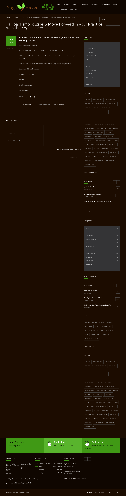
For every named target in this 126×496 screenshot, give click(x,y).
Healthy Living (106, 326)
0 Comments (11, 48)
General (109, 322)
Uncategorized (59, 104)
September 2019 (101, 103)
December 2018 (106, 108)
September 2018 (102, 112)
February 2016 (98, 124)
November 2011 (90, 164)
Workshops (89, 77)
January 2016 (110, 124)
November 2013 (90, 152)
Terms (95, 492)
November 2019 (110, 99)
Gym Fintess (88, 326)
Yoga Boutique (16, 442)
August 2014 (112, 144)
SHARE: (21, 96)
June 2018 (113, 112)
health (97, 326)
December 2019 (97, 99)
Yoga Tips (89, 84)
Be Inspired (98, 442)
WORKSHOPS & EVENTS (109, 4)
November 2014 (113, 140)
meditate (100, 330)
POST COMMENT (26, 104)
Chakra (101, 322)
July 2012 (105, 156)
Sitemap (101, 492)
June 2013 (96, 156)
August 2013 (113, 152)
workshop (88, 338)
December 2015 (89, 128)
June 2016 (108, 120)
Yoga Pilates (90, 81)
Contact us (59, 442)
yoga (96, 338)
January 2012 (110, 160)
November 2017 (90, 116)
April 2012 (88, 160)
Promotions (90, 63)
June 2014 (88, 148)
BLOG (16, 17)
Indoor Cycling (91, 55)
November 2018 (90, 112)
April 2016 (88, 124)
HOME (59, 4)
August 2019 (112, 103)
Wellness (89, 73)
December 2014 (100, 140)
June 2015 (100, 132)
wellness (106, 334)
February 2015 (108, 136)
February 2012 (98, 160)
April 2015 (88, 136)
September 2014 (101, 144)
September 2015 (90, 132)
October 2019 (89, 103)
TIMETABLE (84, 4)
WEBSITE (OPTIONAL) (14, 140)
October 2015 (113, 128)
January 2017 (110, 116)
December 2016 (89, 120)
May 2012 (113, 156)
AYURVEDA (94, 4)
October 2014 (89, 144)
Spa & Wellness (95, 334)
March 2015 (97, 136)
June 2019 (96, 108)
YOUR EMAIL (11, 134)
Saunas (88, 66)
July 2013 (88, 156)
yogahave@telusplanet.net (23, 468)
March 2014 (114, 148)
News (87, 59)
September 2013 (102, 152)
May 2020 (87, 99)
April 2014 (105, 148)
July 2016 (100, 120)
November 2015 (102, 128)
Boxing (88, 45)
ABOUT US (63, 9)
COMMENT (48, 127)
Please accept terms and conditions (70, 149)
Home (8, 17)
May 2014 (96, 148)
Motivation (109, 330)
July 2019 (88, 108)
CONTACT (73, 9)
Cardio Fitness (90, 48)
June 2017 (100, 116)
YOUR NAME (11, 127)
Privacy (89, 492)
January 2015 (89, 140)
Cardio (94, 322)
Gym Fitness (89, 52)
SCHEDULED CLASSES (70, 4)
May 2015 (109, 132)
